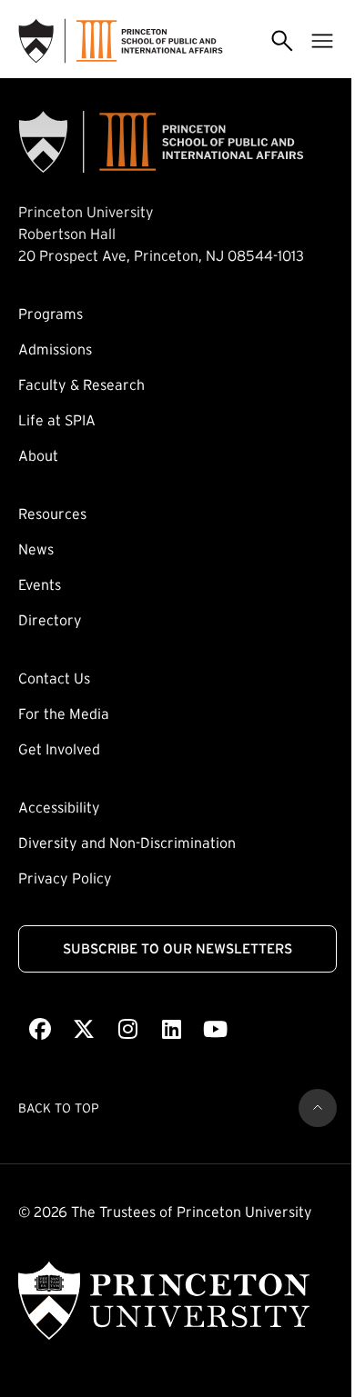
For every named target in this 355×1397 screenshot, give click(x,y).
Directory (50, 620)
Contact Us (54, 678)
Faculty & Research (81, 384)
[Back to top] (318, 1108)
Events (39, 584)
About (38, 455)
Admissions (55, 349)
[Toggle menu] (322, 41)
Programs (50, 313)
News (36, 549)
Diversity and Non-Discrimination (127, 842)
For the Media (63, 713)
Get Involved (59, 749)
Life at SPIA (57, 420)
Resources (52, 513)
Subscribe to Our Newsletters (177, 948)
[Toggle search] (282, 41)
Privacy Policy (65, 878)
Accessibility (59, 807)
